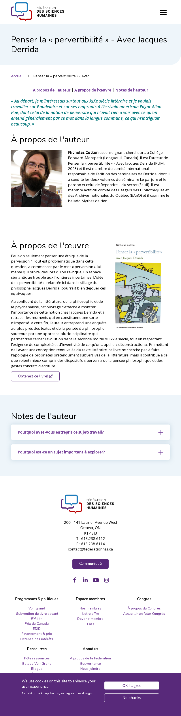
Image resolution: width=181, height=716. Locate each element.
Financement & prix (37, 634)
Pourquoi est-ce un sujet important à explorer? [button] (61, 452)
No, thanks (132, 697)
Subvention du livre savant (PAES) (37, 616)
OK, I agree (132, 685)
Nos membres (90, 608)
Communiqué (90, 563)
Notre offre (90, 613)
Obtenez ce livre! (33, 376)
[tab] (90, 432)
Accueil (17, 75)
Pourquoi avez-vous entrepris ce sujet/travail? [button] (61, 432)
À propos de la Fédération (90, 658)
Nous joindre (90, 668)
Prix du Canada (37, 623)
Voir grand (36, 608)
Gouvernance (90, 663)
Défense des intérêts (36, 639)
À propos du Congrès (144, 608)
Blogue (36, 668)
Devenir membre (90, 619)
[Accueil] (90, 504)
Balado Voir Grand (36, 663)
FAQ (90, 624)
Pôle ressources (37, 658)
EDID (37, 628)
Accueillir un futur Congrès (144, 613)
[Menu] (163, 12)
